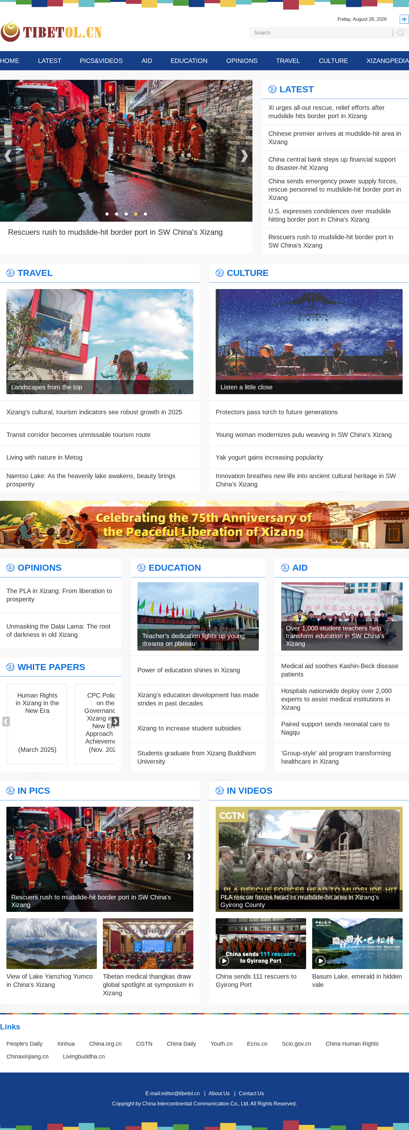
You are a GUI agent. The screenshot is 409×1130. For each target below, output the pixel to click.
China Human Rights (352, 1044)
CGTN (144, 1044)
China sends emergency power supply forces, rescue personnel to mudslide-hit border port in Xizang (334, 189)
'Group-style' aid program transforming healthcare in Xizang (336, 757)
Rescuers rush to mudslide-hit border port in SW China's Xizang (330, 241)
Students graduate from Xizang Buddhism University (196, 757)
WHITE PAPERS (51, 667)
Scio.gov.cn (296, 1044)
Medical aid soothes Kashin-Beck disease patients (339, 670)
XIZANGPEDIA (388, 60)
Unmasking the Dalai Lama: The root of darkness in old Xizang (58, 630)
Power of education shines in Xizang (188, 670)
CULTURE (333, 60)
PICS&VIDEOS (101, 60)
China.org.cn (105, 1044)
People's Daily (24, 1044)
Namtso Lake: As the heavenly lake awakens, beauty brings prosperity (90, 480)
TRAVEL (288, 60)
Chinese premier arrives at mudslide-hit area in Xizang (334, 137)
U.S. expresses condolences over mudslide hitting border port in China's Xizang (329, 215)
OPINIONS (242, 60)
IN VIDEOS (250, 791)
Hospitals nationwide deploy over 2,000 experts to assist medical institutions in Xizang (336, 699)
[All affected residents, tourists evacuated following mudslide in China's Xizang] (99, 810)
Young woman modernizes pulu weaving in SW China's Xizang (304, 434)
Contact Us (251, 1093)
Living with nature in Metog (44, 457)
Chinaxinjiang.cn (27, 1056)
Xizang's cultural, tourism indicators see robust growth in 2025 (94, 412)
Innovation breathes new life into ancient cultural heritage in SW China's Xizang (306, 480)
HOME (9, 60)
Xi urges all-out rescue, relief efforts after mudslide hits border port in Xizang (326, 111)
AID (147, 60)
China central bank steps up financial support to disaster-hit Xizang (332, 163)
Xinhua (66, 1044)
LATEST (49, 60)
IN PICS (34, 791)
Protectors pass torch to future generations (277, 412)
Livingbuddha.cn (84, 1056)
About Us (219, 1093)
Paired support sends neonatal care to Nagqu (335, 728)
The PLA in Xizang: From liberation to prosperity (59, 595)
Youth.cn (222, 1044)
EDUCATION (189, 60)
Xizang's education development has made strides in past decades (198, 699)
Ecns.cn (257, 1044)
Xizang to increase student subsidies (189, 728)
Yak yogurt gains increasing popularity (269, 457)
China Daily (181, 1044)
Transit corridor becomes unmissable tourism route (78, 434)
